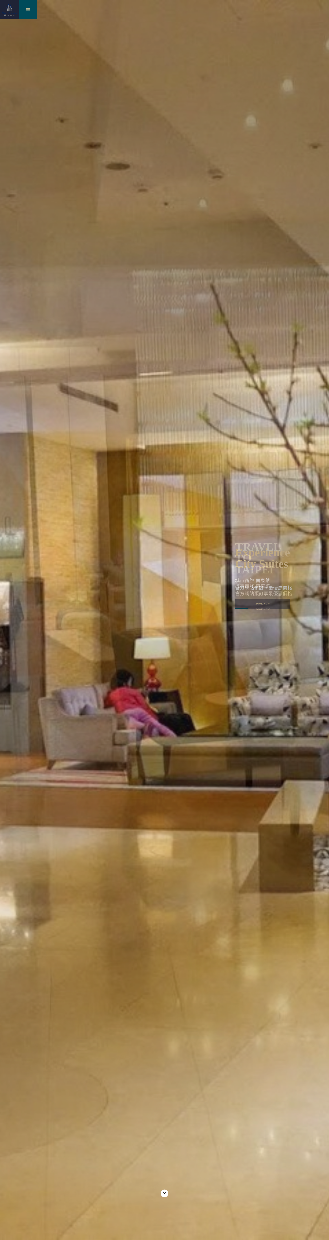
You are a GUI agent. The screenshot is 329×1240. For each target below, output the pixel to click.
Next (321, 565)
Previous (8, 565)
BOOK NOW (263, 609)
